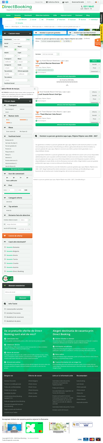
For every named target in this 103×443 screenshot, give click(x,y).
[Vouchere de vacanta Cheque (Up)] (12, 432)
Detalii (94, 64)
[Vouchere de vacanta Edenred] (59, 433)
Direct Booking (17, 7)
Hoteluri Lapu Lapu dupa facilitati (85, 33)
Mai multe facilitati (17, 169)
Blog (88, 15)
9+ (7, 177)
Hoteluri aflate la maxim (10, 220)
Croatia (12, 263)
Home (8, 15)
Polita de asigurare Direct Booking (14, 401)
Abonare (22, 298)
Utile (55, 15)
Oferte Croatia (32, 393)
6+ (27, 177)
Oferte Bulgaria (33, 381)
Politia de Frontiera (58, 388)
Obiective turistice (42, 15)
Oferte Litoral (81, 390)
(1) (8, 120)
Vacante (17, 15)
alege (28, 39)
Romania (13, 247)
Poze (94, 68)
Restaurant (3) (9, 140)
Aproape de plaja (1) (11, 143)
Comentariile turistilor (15, 309)
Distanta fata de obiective (19, 215)
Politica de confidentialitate (12, 387)
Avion (7, 112)
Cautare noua (14, 33)
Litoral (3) (9, 202)
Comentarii (94, 71)
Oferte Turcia (32, 387)
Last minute (80, 384)
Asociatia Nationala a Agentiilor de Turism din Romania (63, 392)
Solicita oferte (53, 2)
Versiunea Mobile (33, 438)
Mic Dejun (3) (23, 131)
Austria (12, 267)
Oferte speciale (81, 387)
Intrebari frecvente (14, 313)
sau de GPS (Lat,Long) (10, 228)
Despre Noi (39, 2)
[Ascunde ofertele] (67, 86)
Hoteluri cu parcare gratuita (50, 33)
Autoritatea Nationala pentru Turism (63, 407)
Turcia (12, 259)
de (4, 224)
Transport (13, 105)
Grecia (12, 255)
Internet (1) (8, 157)
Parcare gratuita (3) (10, 146)
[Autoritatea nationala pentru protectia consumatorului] (83, 426)
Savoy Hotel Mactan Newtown (48, 63)
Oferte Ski (80, 393)
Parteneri (79, 15)
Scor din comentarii (16, 174)
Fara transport (9, 109)
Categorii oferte (15, 198)
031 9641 (88, 6)
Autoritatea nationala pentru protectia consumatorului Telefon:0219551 (61, 383)
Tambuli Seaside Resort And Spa (48, 94)
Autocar (22, 109)
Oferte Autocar (81, 399)
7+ (21, 177)
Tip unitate (13, 206)
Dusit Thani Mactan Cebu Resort (49, 114)
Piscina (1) (8, 149)
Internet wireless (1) (10, 163)
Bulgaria (13, 251)
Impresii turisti (66, 15)
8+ (14, 177)
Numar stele (14, 116)
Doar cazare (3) (10, 131)
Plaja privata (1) (9, 152)
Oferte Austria (32, 396)
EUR (88, 2)
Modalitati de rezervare (15, 317)
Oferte (94, 61)
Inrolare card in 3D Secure (60, 410)
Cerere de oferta (15, 236)
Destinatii (28, 15)
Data (6, 46)
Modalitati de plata (14, 321)
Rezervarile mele (78, 2)
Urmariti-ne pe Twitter (10, 412)
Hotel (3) (8, 210)
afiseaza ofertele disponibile (66, 76)
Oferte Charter (81, 396)
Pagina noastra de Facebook (13, 409)
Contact (9, 20)
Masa (11, 127)
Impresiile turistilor (82, 402)
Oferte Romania (33, 390)
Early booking (81, 381)
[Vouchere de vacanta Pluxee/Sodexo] (34, 432)
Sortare (38, 54)
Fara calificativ (11, 180)
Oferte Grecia (32, 384)
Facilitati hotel (15, 136)
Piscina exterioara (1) (11, 160)
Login (66, 2)
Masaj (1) (7, 154)
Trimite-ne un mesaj (10, 390)
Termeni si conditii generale (12, 384)
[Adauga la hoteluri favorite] (38, 61)
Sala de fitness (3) (10, 166)
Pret (10, 185)
